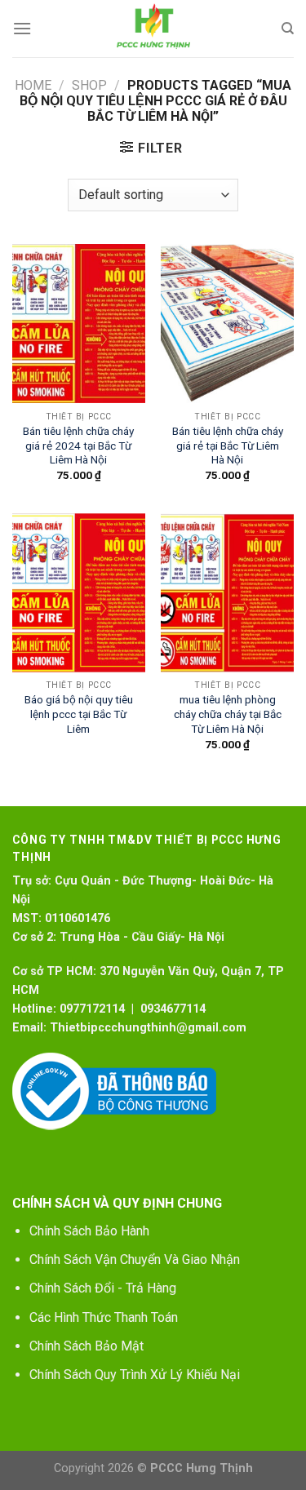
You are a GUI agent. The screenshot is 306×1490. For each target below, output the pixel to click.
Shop (89, 85)
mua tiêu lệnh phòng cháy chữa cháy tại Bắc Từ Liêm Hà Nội (228, 713)
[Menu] (22, 28)
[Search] (288, 28)
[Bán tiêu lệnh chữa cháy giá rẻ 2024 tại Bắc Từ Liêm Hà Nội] (78, 323)
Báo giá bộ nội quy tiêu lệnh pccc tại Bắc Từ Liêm (78, 713)
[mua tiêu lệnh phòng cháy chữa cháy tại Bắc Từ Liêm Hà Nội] (227, 592)
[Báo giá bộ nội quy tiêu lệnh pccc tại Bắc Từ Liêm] (78, 592)
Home (33, 85)
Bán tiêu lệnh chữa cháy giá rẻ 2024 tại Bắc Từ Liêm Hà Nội (78, 445)
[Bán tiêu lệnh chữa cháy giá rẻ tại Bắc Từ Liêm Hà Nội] (227, 323)
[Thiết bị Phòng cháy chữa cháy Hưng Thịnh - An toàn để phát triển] (153, 28)
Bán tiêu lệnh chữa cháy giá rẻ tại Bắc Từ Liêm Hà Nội (227, 445)
